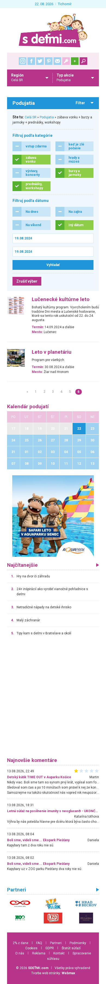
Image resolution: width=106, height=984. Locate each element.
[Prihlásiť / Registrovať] (66, 61)
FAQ (39, 943)
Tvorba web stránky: (53, 973)
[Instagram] (22, 61)
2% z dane (20, 943)
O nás (19, 953)
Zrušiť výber (27, 281)
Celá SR (30, 117)
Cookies (31, 948)
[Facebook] (31, 61)
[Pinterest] (48, 61)
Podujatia (47, 117)
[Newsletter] (57, 61)
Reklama (38, 953)
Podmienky (78, 943)
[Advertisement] (53, 699)
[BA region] (53, 516)
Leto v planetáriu (51, 352)
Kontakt (59, 953)
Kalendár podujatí (28, 407)
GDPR (49, 948)
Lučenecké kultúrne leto (60, 299)
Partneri (56, 943)
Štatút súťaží (71, 948)
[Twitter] (40, 61)
